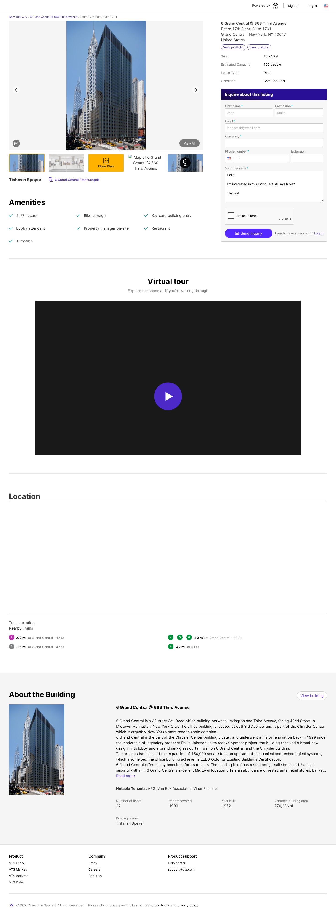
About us (95, 876)
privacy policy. (188, 905)
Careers (94, 869)
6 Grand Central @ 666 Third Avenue (53, 17)
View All (189, 143)
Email (229, 121)
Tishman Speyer (130, 823)
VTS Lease (17, 863)
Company (232, 136)
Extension (298, 151)
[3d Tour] (185, 163)
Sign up (293, 6)
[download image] (16, 143)
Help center (176, 863)
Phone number (236, 151)
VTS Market (18, 869)
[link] (74, 179)
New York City (18, 17)
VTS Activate (18, 876)
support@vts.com (181, 869)
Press (92, 863)
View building (312, 695)
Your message (235, 168)
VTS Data (16, 882)
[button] (106, 86)
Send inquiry (251, 233)
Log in (312, 6)
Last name (283, 106)
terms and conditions (154, 905)
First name (233, 106)
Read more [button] (125, 775)
